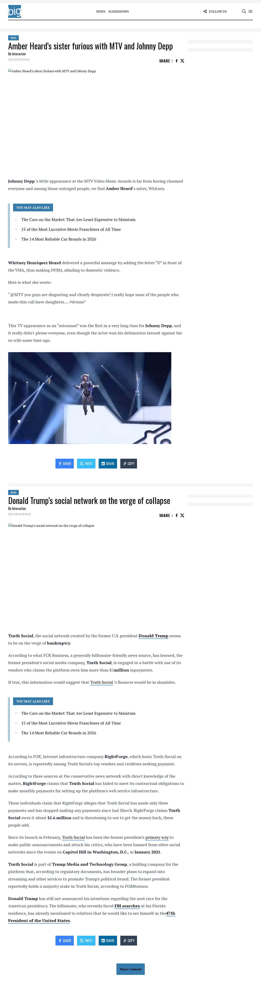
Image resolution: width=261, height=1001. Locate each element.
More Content (131, 969)
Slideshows (118, 11)
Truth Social (101, 682)
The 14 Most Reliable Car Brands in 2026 (58, 239)
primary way (157, 837)
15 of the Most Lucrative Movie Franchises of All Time (71, 229)
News (100, 11)
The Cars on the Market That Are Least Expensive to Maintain (78, 219)
